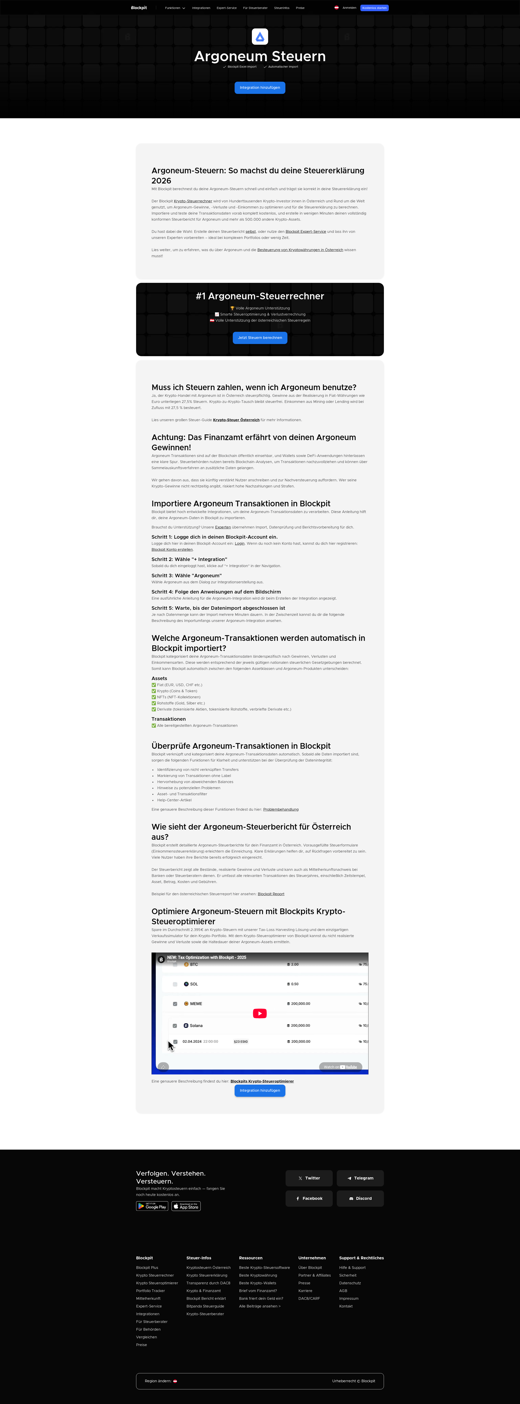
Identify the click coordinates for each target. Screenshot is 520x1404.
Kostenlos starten (374, 8)
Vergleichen (146, 1337)
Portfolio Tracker (150, 1291)
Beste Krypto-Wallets (257, 1283)
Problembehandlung (281, 810)
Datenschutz (350, 1283)
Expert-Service (227, 8)
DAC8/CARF (309, 1299)
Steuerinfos (281, 8)
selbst (251, 232)
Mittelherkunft (148, 1299)
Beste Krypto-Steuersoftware (264, 1268)
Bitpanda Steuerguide (205, 1306)
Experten (223, 527)
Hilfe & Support (352, 1268)
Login (240, 544)
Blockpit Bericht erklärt (206, 1299)
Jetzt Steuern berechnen (260, 338)
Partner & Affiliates (314, 1275)
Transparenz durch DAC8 (208, 1283)
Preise (300, 8)
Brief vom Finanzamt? (258, 1291)
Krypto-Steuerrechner (193, 201)
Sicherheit (347, 1275)
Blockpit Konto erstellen (172, 550)
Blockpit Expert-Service (306, 232)
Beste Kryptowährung (258, 1275)
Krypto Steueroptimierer (157, 1283)
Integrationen (201, 8)
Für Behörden (148, 1329)
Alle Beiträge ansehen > (260, 1306)
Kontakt (346, 1306)
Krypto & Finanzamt (203, 1291)
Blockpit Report (271, 894)
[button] (175, 8)
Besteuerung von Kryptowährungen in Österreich (300, 250)
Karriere (305, 1291)
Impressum (349, 1299)
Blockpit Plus (147, 1268)
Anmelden (349, 8)
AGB (343, 1291)
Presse (304, 1283)
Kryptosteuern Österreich (208, 1268)
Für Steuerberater (255, 8)
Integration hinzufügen (260, 88)
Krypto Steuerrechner (155, 1275)
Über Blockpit (310, 1268)
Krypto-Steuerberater (205, 1314)
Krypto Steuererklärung (206, 1275)
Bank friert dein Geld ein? (261, 1299)
